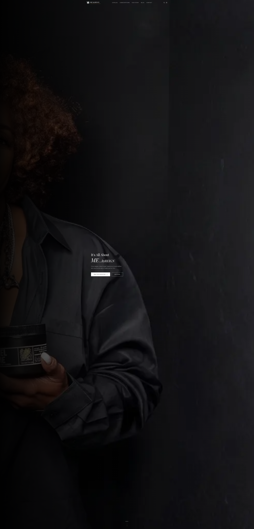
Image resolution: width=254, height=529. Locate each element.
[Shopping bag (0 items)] (166, 2)
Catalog (115, 2)
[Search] (164, 2)
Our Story (135, 2)
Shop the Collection (100, 274)
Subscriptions (125, 2)
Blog (142, 2)
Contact (149, 2)
